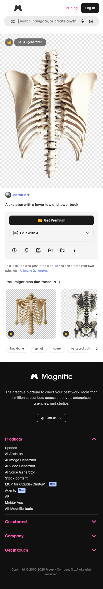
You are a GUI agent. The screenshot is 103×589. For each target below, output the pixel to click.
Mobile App (14, 502)
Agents (14, 490)
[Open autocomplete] (11, 21)
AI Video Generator (20, 466)
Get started (16, 521)
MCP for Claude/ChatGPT (30, 484)
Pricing (72, 8)
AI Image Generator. (34, 271)
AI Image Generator (20, 460)
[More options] (74, 250)
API (7, 496)
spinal (38, 349)
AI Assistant (14, 454)
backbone (17, 349)
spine (57, 349)
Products (13, 439)
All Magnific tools (19, 508)
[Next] (96, 314)
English (51, 418)
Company (14, 535)
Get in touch (16, 550)
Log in (90, 8)
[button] (51, 418)
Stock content (16, 478)
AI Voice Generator (20, 472)
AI (56, 266)
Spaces (11, 448)
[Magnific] (51, 377)
